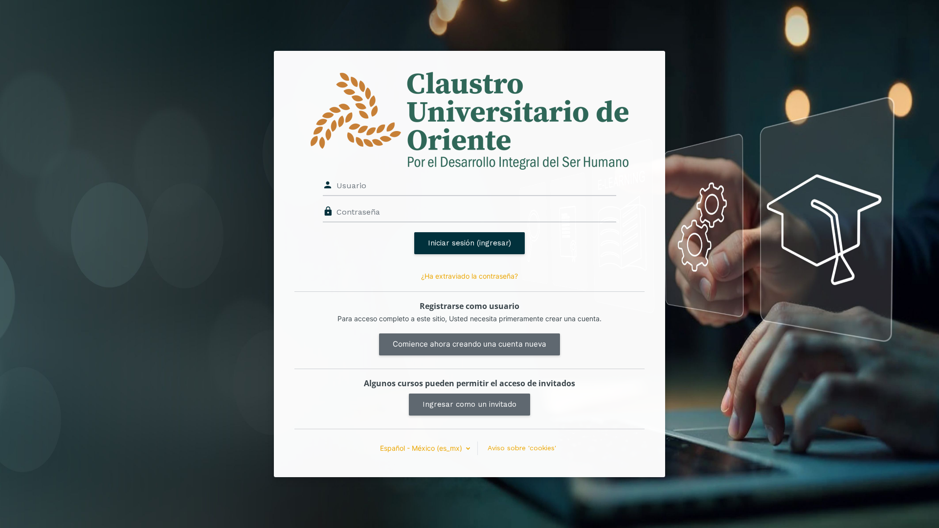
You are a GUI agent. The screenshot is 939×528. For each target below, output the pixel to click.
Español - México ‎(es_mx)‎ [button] (422, 448)
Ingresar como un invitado (469, 404)
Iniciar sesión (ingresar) (469, 243)
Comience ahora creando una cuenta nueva (469, 344)
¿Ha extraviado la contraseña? (469, 276)
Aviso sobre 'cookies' (522, 448)
